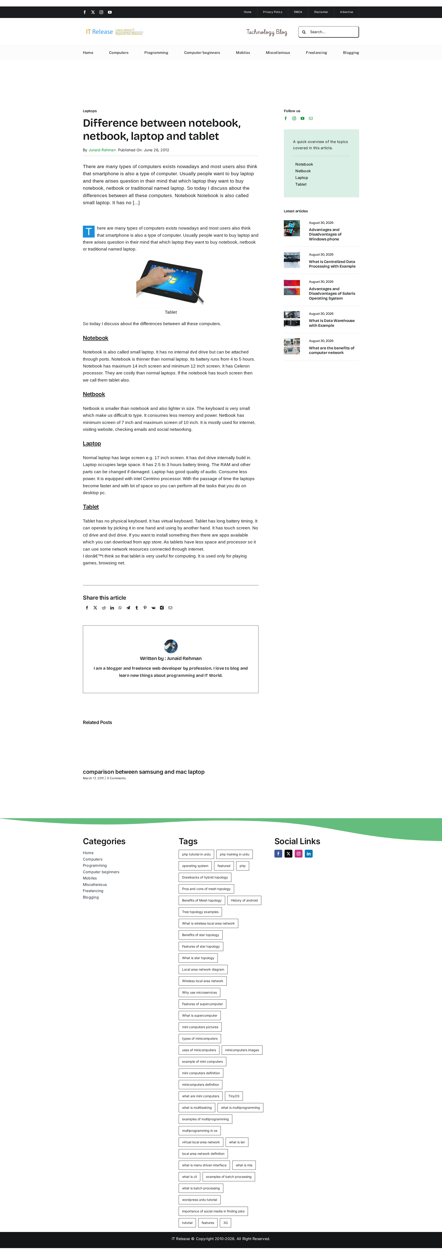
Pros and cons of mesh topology (206, 889)
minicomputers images (242, 1050)
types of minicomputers (200, 1038)
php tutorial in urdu (196, 854)
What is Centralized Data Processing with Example (332, 264)
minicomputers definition (200, 1084)
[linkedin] (309, 854)
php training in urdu (234, 854)
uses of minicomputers (199, 1050)
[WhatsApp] (120, 613)
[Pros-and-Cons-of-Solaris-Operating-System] (292, 281)
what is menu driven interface (204, 1165)
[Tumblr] (137, 613)
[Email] (170, 613)
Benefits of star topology (200, 935)
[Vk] (153, 613)
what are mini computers (200, 1096)
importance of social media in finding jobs (213, 1211)
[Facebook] (87, 613)
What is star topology (198, 958)
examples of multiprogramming (205, 1119)
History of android (244, 900)
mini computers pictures (200, 1027)
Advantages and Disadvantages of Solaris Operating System (332, 293)
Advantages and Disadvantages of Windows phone (325, 234)
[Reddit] (104, 613)
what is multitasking (197, 1107)
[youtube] (110, 12)
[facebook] (85, 12)
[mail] (311, 118)
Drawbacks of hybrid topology (205, 877)
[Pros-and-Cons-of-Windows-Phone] (292, 222)
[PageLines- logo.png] (113, 29)
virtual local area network (201, 1142)
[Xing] (162, 613)
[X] (95, 613)
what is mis (244, 1165)
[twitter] (93, 12)
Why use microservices (199, 992)
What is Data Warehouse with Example (332, 323)
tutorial (187, 1223)
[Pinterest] (145, 613)
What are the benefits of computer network (331, 350)
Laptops (90, 111)
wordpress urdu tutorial (199, 1200)
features (208, 1223)
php (243, 866)
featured (224, 866)
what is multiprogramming (240, 1107)
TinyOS (233, 1096)
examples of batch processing (229, 1177)
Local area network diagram (203, 969)
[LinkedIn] (112, 613)
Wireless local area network (202, 981)
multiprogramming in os (199, 1130)
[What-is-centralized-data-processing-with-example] (292, 253)
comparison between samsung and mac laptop (143, 771)
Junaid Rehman (102, 150)
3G (225, 1223)
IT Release (181, 1238)
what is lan (237, 1142)
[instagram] (101, 12)
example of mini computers (202, 1061)
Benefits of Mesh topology (202, 900)
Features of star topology (201, 946)
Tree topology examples (200, 912)
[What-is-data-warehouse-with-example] (292, 313)
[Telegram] (128, 613)
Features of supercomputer (202, 1004)
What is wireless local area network (208, 923)
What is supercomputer (199, 1015)
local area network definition (203, 1154)
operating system (195, 866)
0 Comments (116, 778)
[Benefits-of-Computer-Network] (292, 340)
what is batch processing (201, 1188)
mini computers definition (201, 1073)
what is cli (189, 1177)
